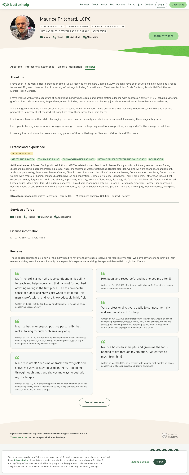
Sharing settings (140, 461)
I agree (159, 461)
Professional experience (39, 67)
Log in (161, 4)
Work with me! (163, 36)
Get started (178, 4)
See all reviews (94, 402)
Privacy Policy (21, 460)
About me (16, 67)
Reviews (90, 67)
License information (70, 67)
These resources (18, 437)
